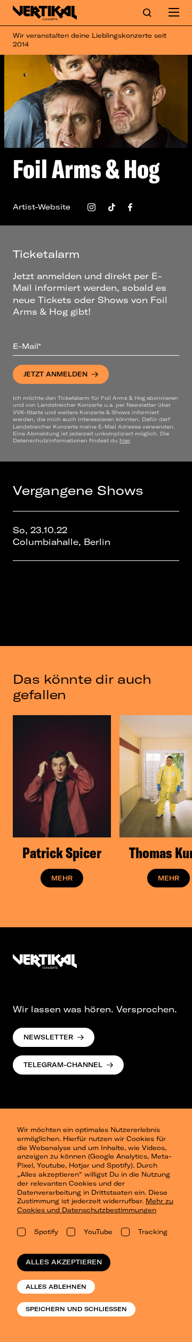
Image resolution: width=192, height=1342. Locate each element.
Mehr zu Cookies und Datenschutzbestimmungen (95, 1205)
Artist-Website (41, 207)
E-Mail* (27, 346)
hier (124, 440)
